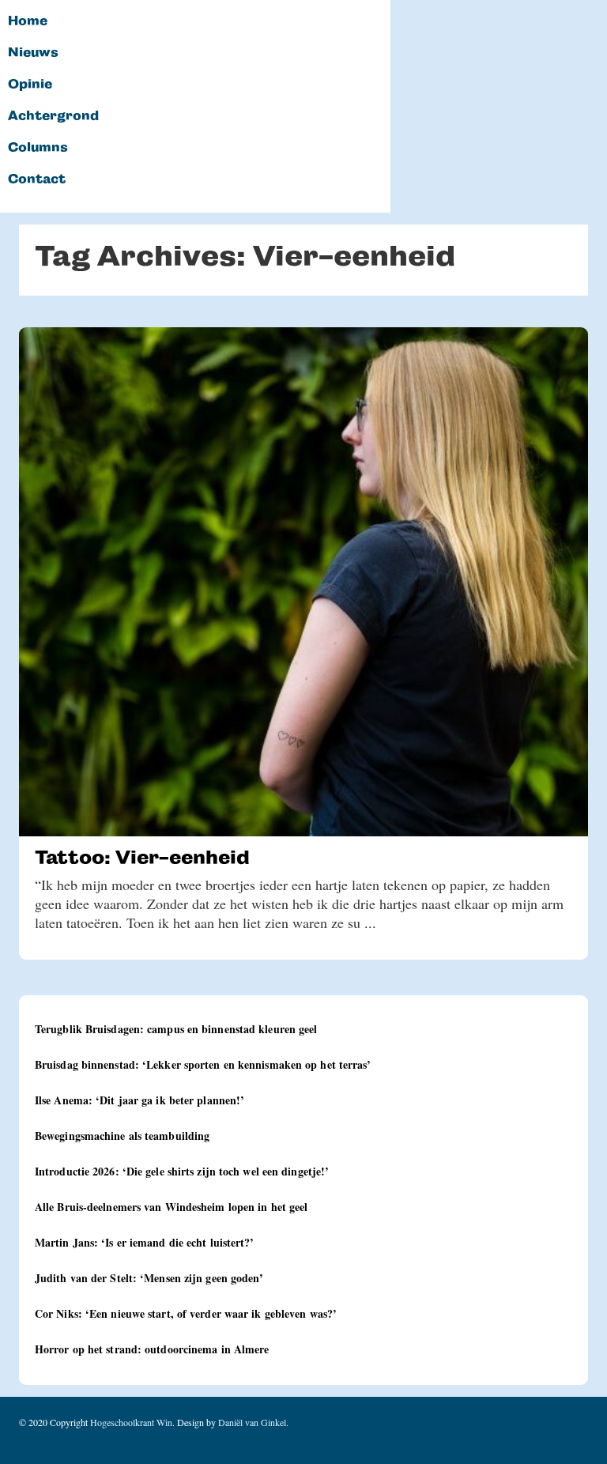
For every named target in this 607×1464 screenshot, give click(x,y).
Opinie (30, 85)
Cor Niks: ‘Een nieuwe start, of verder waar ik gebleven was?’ (186, 1313)
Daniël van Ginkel (252, 1422)
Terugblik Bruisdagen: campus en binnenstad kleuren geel (176, 1029)
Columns (38, 148)
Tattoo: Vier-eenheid (142, 857)
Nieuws (33, 53)
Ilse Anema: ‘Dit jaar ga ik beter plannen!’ (139, 1100)
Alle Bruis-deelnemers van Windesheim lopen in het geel (171, 1206)
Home (27, 21)
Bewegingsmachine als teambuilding (122, 1135)
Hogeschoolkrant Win (131, 1422)
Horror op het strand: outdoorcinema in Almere (152, 1349)
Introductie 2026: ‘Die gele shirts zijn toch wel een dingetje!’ (182, 1171)
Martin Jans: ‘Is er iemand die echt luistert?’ (144, 1242)
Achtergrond (53, 116)
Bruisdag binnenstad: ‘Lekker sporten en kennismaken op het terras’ (203, 1064)
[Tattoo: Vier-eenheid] (303, 581)
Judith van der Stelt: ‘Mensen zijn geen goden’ (149, 1278)
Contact (37, 179)
